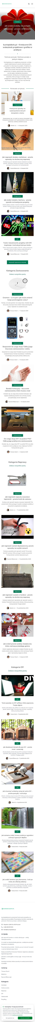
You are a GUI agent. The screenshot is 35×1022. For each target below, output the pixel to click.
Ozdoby (17, 22)
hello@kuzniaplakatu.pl (10, 929)
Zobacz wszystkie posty (17, 274)
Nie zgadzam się (10, 1018)
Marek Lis (3, 974)
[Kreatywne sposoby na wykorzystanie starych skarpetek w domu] (17, 103)
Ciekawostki (4, 996)
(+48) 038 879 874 (8, 927)
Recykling (3, 999)
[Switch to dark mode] (28, 3)
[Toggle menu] (32, 4)
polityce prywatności (17, 1015)
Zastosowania (17, 294)
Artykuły (4, 934)
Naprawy (17, 153)
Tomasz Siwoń (5, 971)
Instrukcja (3, 985)
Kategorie (4, 981)
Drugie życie (17, 104)
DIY (17, 239)
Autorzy (4, 968)
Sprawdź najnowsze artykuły (17, 262)
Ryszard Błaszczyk (6, 977)
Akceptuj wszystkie (25, 1018)
